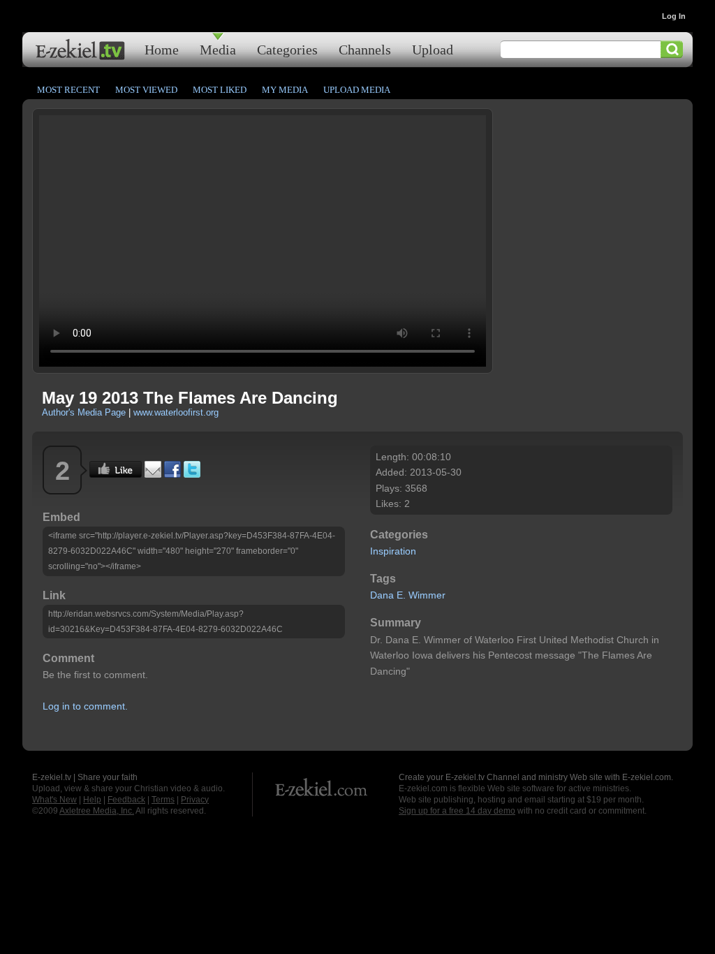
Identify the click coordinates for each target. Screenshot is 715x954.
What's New (54, 800)
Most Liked (219, 90)
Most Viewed (146, 90)
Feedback (126, 800)
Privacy (195, 800)
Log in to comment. (85, 706)
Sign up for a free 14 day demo (457, 811)
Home (162, 49)
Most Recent (68, 90)
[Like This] (115, 474)
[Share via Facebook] (172, 474)
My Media (285, 90)
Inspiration (393, 551)
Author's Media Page (84, 412)
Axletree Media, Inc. (96, 811)
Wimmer (426, 595)
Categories (287, 49)
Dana (382, 595)
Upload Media (356, 90)
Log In (674, 16)
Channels (365, 49)
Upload (432, 49)
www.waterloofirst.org (176, 412)
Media (218, 49)
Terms (163, 800)
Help (92, 800)
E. (401, 595)
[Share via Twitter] (192, 474)
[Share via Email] (153, 474)
